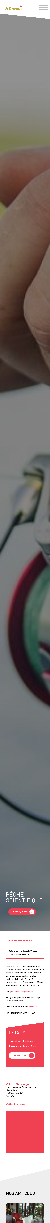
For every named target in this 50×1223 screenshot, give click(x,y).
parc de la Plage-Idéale (21, 991)
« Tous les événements (19, 940)
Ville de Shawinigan (24, 1041)
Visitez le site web (16, 1104)
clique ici (33, 1006)
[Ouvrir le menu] (43, 7)
